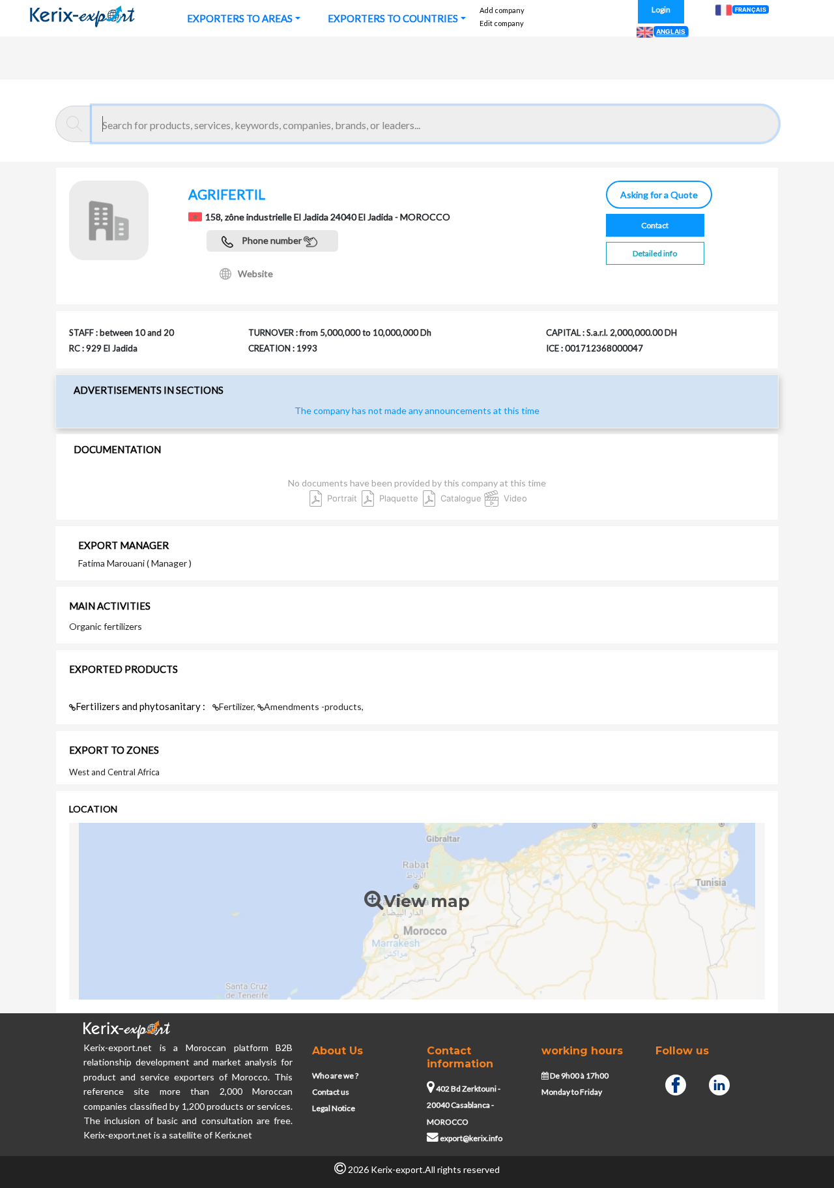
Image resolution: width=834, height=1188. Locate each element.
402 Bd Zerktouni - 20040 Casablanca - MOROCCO (463, 1105)
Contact (655, 225)
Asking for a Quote (657, 194)
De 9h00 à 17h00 (579, 1075)
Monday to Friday (571, 1092)
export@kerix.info (471, 1138)
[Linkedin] (719, 1083)
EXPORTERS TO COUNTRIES (393, 18)
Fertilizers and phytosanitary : (141, 706)
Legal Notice (333, 1108)
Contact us (330, 1092)
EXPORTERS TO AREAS (240, 18)
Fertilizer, (238, 706)
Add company (502, 10)
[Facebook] (675, 1083)
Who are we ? (335, 1075)
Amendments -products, (314, 706)
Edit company (502, 23)
